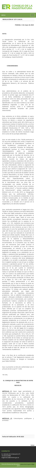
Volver (33, 445)
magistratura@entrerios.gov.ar (10, 457)
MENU (3, 15)
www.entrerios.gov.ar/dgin (27, 464)
